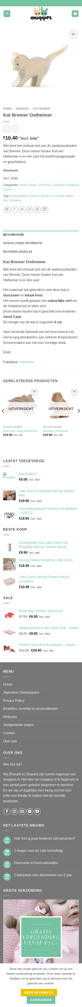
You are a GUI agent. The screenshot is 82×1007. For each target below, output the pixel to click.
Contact (9, 733)
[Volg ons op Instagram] (14, 811)
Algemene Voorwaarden (21, 692)
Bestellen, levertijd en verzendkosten (30, 708)
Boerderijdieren (20, 195)
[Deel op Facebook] (14, 209)
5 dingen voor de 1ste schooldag (38, 850)
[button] (7, 13)
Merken (22, 108)
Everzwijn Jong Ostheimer (20, 431)
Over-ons (10, 741)
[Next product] (7, 128)
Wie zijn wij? (12, 764)
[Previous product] (15, 128)
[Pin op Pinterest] (37, 209)
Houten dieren (64, 195)
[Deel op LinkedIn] (44, 209)
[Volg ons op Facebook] (7, 811)
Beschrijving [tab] (13, 234)
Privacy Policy (13, 700)
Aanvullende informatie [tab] (22, 243)
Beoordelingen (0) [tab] (17, 251)
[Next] (78, 419)
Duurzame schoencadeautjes (36, 863)
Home (7, 108)
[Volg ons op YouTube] (37, 811)
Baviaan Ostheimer (56, 431)
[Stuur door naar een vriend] (29, 209)
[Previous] (3, 419)
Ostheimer (41, 108)
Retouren (10, 717)
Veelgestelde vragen (18, 725)
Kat (5, 200)
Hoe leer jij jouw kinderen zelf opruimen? (44, 838)
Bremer (34, 195)
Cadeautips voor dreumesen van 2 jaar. (43, 875)
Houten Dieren (28, 185)
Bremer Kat (48, 195)
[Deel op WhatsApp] (7, 209)
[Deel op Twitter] (22, 209)
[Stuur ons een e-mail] (22, 811)
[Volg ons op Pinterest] (29, 811)
